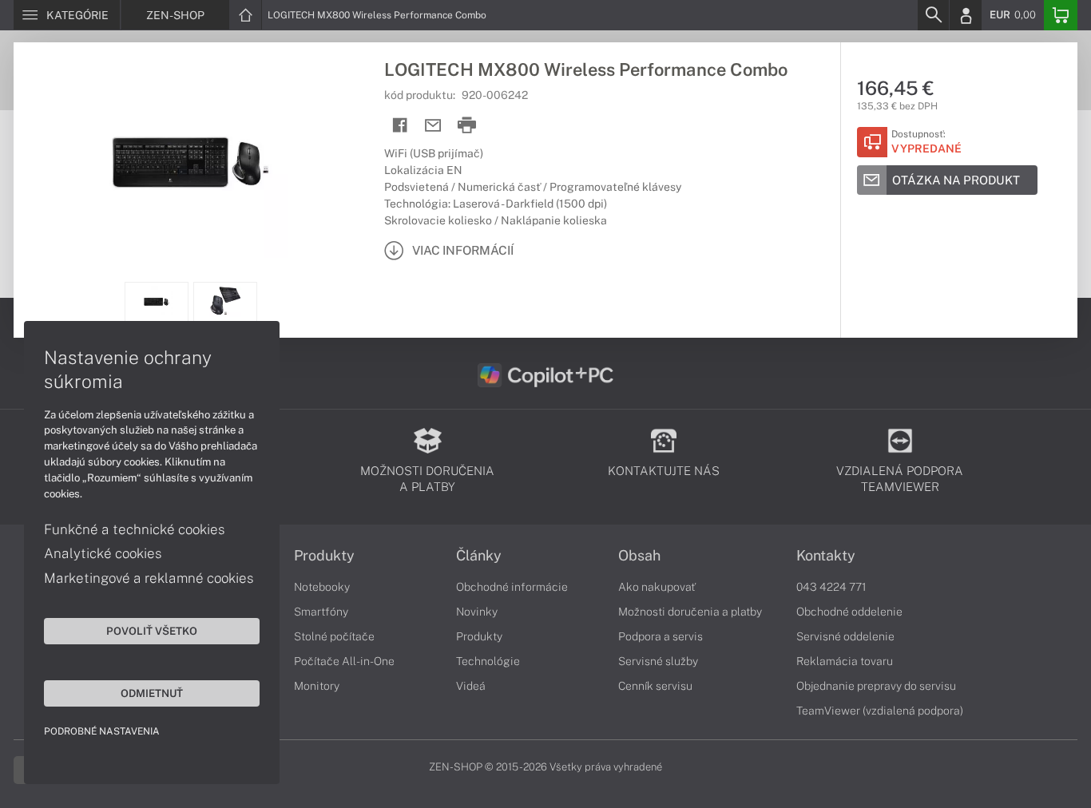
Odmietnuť (152, 693)
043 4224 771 (831, 586)
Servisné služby (658, 661)
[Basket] (1060, 15)
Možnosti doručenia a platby (690, 611)
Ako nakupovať (657, 586)
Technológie (488, 661)
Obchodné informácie (512, 586)
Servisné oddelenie (845, 636)
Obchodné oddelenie (849, 611)
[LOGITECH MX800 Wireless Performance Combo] (191, 162)
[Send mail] (433, 125)
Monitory (316, 685)
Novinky (477, 611)
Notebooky (322, 586)
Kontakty (825, 556)
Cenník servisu (655, 685)
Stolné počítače (334, 636)
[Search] (933, 15)
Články (479, 556)
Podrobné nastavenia (102, 731)
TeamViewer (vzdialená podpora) (879, 710)
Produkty (324, 556)
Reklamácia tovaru (844, 661)
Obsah (639, 556)
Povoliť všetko (151, 630)
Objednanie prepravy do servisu (876, 685)
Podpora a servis (660, 636)
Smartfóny (321, 611)
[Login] (966, 15)
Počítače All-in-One (344, 661)
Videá (471, 685)
